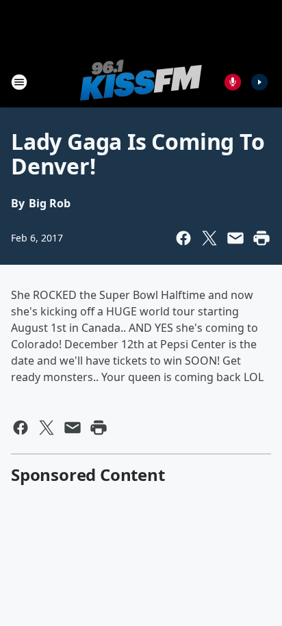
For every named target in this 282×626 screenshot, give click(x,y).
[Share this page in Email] (235, 238)
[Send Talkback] (233, 82)
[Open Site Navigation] (19, 82)
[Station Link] (141, 82)
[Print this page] (261, 238)
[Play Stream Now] (259, 82)
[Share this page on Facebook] (183, 238)
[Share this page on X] (209, 238)
